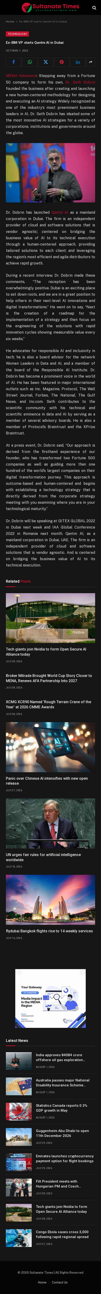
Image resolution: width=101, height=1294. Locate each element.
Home (10, 21)
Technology (17, 34)
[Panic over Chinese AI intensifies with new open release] (50, 747)
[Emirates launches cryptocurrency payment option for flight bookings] (19, 1162)
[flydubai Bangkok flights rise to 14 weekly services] (50, 900)
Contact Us (60, 1282)
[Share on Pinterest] (61, 62)
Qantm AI (60, 212)
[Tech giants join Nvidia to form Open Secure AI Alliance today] (50, 618)
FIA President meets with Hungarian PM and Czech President (57, 1186)
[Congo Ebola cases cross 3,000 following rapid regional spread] (19, 1238)
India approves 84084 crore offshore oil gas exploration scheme (59, 1060)
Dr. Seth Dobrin (80, 82)
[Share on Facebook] (13, 62)
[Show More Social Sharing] (90, 62)
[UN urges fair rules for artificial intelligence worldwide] (50, 823)
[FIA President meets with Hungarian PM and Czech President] (19, 1187)
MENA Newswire (21, 76)
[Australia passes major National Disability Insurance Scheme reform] (19, 1086)
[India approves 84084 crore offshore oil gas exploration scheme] (19, 1061)
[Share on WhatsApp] (29, 62)
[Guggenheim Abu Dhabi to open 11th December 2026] (19, 1137)
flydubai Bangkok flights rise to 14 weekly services (49, 931)
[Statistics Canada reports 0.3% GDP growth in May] (19, 1112)
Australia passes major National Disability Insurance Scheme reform (62, 1085)
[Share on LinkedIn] (77, 62)
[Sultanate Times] (50, 7)
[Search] (93, 7)
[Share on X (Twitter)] (45, 62)
